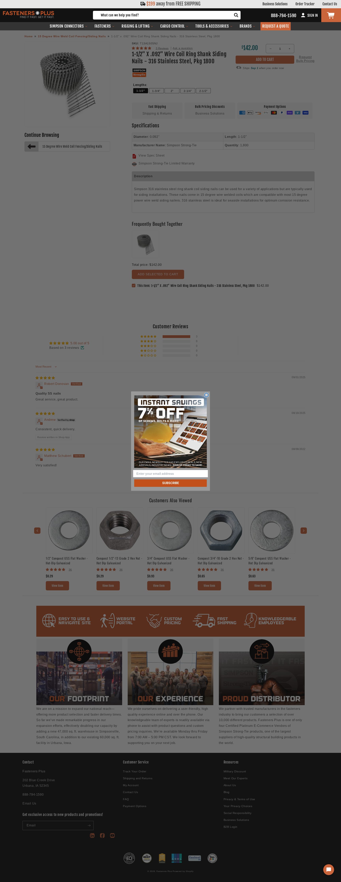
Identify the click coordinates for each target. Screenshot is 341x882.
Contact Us (329, 4)
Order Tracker (305, 4)
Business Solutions (275, 4)
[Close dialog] (206, 395)
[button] (68, 26)
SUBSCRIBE (170, 483)
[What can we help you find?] (236, 15)
